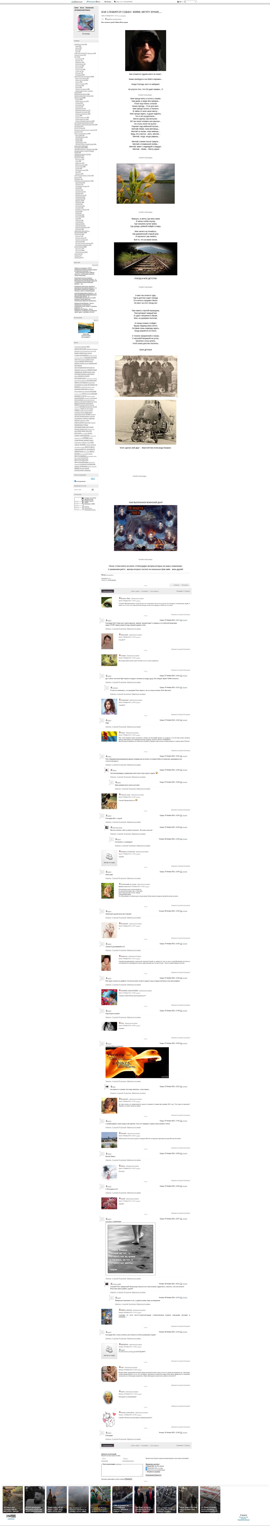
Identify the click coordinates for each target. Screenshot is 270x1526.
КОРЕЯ (77, 213)
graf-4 (109, 620)
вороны (90, 355)
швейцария (83, 466)
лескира (123, 655)
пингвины (93, 414)
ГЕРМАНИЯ (79, 197)
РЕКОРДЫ (77, 179)
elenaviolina (124, 634)
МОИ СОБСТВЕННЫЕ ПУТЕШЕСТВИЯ (81, 146)
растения (89, 427)
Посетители (88, 508)
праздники (87, 422)
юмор (76, 468)
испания (77, 385)
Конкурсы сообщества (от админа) (84, 130)
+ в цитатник (122, 15)
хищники (76, 464)
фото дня (85, 449)
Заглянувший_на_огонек (128, 884)
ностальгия (109, 575)
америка (83, 347)
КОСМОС (77, 132)
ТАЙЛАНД (78, 220)
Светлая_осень (125, 794)
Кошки (77, 99)
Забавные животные (81, 114)
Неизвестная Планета (75, 10)
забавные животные (82, 372)
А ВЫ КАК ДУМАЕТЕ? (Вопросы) (84, 53)
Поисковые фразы (90, 510)
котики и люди (78, 394)
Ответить (174, 614)
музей (95, 407)
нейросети (77, 408)
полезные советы (81, 418)
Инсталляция (79, 64)
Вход (99, 1)
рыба (85, 433)
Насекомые (78, 105)
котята (88, 394)
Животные (78, 163)
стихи (88, 442)
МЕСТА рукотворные (80, 133)
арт (88, 347)
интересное (80, 378)
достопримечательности (84, 368)
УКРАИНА (78, 184)
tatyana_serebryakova (127, 1412)
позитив (92, 416)
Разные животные (80, 117)
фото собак (83, 454)
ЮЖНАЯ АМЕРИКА (81, 227)
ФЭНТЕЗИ (77, 254)
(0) (90, 271)
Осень (77, 48)
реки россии (87, 431)
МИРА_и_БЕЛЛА (126, 1310)
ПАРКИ (77, 141)
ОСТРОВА (78, 215)
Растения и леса (80, 170)
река (75, 431)
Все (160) (95, 265)
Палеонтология (79, 55)
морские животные (85, 405)
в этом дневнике (81, 481)
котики (93, 391)
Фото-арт (78, 73)
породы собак (84, 420)
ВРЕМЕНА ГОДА (79, 44)
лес (92, 402)
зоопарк (77, 374)
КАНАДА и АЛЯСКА (81, 209)
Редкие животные (80, 119)
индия (86, 376)
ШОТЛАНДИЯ (79, 226)
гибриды (81, 357)
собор (91, 438)
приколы (93, 422)
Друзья (82, 7)
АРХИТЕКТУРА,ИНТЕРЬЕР (82, 76)
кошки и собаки (91, 396)
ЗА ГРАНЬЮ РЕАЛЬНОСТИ (82, 123)
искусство (91, 382)
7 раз (110, 578)
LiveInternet (77, 2)
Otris (122, 1023)
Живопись (78, 62)
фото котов (86, 451)
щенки (89, 466)
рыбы (90, 433)
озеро (76, 410)
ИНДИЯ (77, 204)
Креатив (77, 67)
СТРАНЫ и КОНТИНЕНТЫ (82, 181)
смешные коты (78, 438)
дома (86, 363)
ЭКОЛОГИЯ (78, 257)
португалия (79, 423)
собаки (85, 438)
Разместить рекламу (243, 1519)
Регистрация (91, 1)
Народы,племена (80, 240)
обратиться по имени (137, 598)
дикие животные (86, 361)
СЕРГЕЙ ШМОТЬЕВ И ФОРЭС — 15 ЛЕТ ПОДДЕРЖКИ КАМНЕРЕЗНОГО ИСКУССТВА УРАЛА (85, 295)
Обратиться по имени (134, 629)
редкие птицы (90, 429)
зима (93, 372)
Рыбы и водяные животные (83, 121)
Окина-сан (124, 956)
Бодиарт (78, 60)
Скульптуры (79, 69)
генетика (76, 357)
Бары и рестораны (81, 78)
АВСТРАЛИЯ (79, 183)
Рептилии (78, 107)
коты (84, 394)
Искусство (78, 66)
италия (92, 387)
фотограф (89, 454)
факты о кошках (81, 447)
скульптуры (93, 435)
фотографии (80, 456)
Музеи (77, 87)
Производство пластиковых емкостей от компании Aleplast (84, 278)
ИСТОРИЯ (77, 126)
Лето (76, 51)
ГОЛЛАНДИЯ (79, 199)
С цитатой (180, 614)
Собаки (77, 103)
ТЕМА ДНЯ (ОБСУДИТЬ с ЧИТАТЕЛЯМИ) (82, 231)
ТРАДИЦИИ (77, 234)
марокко (83, 403)
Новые (188, 591)
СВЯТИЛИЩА (79, 142)
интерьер (84, 383)
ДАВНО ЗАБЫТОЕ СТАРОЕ (82, 96)
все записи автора (116, 19)
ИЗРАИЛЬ (78, 202)
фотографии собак (91, 456)
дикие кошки (79, 363)
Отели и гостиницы (81, 89)
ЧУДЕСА (77, 256)
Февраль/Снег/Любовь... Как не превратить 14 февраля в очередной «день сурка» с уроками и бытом (85, 305)
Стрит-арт (78, 71)
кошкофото (87, 398)
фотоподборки (81, 462)
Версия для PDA (243, 1517)
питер (76, 416)
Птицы (77, 115)
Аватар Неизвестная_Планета (85, 22)
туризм (82, 445)
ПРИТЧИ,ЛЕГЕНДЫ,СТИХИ (82, 175)
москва (82, 407)
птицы (85, 425)
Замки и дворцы (80, 84)
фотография (77, 458)
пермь (88, 414)
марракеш (89, 403)
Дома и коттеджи (80, 80)
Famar (123, 732)
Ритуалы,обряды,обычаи (82, 243)
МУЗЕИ (77, 139)
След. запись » (154, 591)
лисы (95, 402)
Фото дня (78, 250)
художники (91, 464)
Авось (117, 1)
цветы (76, 466)
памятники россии (79, 414)
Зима (76, 46)
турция (88, 445)
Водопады (78, 159)
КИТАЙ (77, 211)
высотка (95, 355)
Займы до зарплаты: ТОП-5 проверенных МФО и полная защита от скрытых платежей (85, 269)
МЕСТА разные (80, 165)
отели (82, 412)
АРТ (75, 57)
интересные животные (80, 380)
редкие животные (80, 429)
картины (84, 389)
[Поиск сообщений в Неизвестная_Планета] (93, 479)
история (84, 385)
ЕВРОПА (78, 200)
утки (75, 447)
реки (79, 431)
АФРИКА (78, 193)
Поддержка (178, 2)
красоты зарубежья (80, 402)
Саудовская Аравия (81, 186)
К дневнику (144, 591)
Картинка (121, 1171)
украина (93, 445)
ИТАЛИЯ (78, 208)
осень (91, 410)
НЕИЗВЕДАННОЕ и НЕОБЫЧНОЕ (84, 149)
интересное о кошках (91, 378)
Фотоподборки (79, 252)
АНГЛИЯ (78, 190)
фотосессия (92, 462)
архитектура (80, 349)
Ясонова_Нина (125, 598)
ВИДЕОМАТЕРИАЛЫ (80, 94)
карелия (77, 389)
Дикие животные (80, 101)
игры (75, 376)
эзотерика (93, 466)
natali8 (123, 1198)
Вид (180, 2)
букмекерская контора (88, 351)
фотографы (84, 458)
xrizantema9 (124, 700)
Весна (77, 50)
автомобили (77, 346)
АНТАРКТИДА (79, 192)
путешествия (80, 427)
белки (81, 351)
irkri (122, 1367)
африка (89, 349)
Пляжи (77, 168)
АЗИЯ (77, 188)
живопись (83, 370)
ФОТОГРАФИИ (78, 247)
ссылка (138, 600)
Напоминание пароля (128, 1461)
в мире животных (85, 352)
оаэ (87, 408)
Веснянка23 (124, 923)
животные (92, 370)
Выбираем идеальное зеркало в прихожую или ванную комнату (84, 287)
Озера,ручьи (79, 166)
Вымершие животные (81, 110)
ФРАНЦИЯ (78, 224)
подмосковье (84, 416)
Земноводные (79, 108)
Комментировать (107, 591)
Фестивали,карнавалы (82, 245)
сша (92, 442)
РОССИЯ (78, 217)
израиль (81, 376)
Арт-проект (78, 59)
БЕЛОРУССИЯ (79, 195)
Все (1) (96, 320)
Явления (78, 174)
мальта (77, 403)
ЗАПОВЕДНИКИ (80, 137)
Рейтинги (108, 1)
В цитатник (187, 614)
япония (82, 468)
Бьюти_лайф (116, 1284)
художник (82, 464)
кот (83, 391)
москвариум (88, 407)
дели (79, 359)
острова (77, 412)
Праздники (78, 241)
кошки (94, 394)
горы (75, 359)
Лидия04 (123, 1133)
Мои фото (78, 248)
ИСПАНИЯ (78, 206)
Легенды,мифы (79, 238)
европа (77, 370)
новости (83, 408)
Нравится (176, 585)
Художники (78, 75)
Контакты (243, 1518)
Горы (76, 161)
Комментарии (90, 7)
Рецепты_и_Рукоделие (128, 851)
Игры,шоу (78, 236)
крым (89, 402)
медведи (77, 405)
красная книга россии (89, 400)
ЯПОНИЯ (78, 229)
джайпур (88, 359)
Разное (76, 177)
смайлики (118, 1464)
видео (85, 355)
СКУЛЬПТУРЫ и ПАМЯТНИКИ (84, 144)
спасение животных (83, 440)
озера (91, 408)
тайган (76, 445)
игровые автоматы (87, 374)
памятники (88, 412)
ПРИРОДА (77, 157)
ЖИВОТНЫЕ (78, 98)
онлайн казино (83, 410)
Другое (77, 82)
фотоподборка (81, 460)
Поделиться (185, 585)
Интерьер (78, 85)
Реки (76, 172)
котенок (87, 391)
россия (77, 433)
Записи (76, 7)
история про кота (85, 387)
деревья (83, 359)
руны (82, 433)
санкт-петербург (82, 435)
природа (78, 425)
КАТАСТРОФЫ (78, 128)
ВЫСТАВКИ (78, 135)
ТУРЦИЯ (78, 222)
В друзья (87, 33)
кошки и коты (80, 396)
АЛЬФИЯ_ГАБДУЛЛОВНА (129, 990)
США (76, 218)
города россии (90, 357)
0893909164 (124, 1344)
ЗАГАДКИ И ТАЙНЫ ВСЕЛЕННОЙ (84, 124)
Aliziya (123, 1166)
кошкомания (79, 398)
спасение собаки (80, 442)
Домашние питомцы (81, 112)
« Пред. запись (135, 591)
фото (87, 447)
